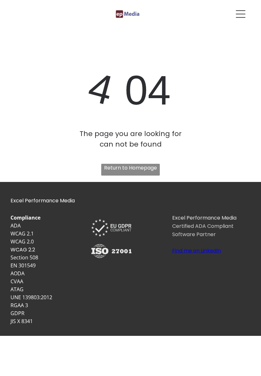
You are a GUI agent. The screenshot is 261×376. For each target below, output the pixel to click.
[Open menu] (240, 14)
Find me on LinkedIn (196, 250)
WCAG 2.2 (23, 249)
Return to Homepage (130, 167)
